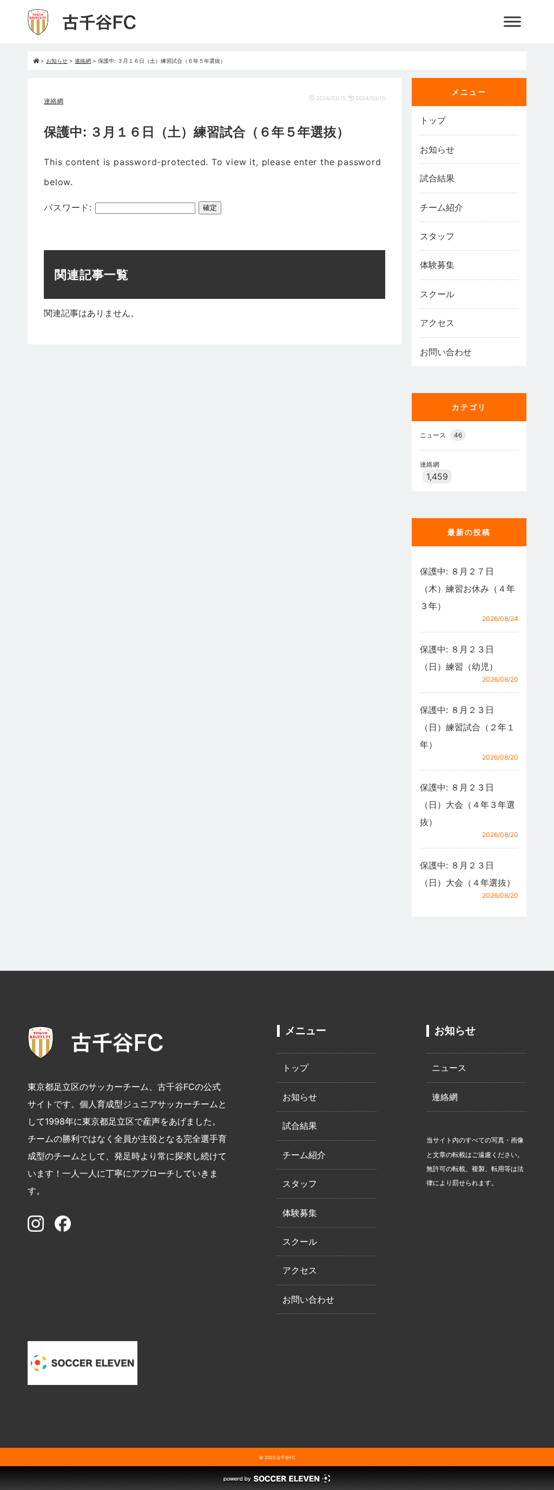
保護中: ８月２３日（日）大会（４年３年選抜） (467, 804)
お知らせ (437, 149)
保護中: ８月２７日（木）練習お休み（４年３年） (467, 588)
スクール (437, 294)
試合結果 (437, 178)
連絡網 (53, 101)
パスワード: (69, 207)
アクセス (437, 322)
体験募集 (437, 264)
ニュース (441, 435)
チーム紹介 (441, 207)
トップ (433, 120)
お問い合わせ (446, 352)
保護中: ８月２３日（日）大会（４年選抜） (467, 874)
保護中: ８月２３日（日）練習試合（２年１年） (467, 727)
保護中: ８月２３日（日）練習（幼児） (459, 658)
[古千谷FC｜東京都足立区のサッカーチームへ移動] (36, 60)
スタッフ (437, 236)
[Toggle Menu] (512, 21)
